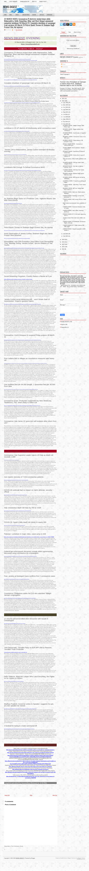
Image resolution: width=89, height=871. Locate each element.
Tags (69, 32)
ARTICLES (42, 15)
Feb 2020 (65, 233)
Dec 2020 (65, 102)
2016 (63, 246)
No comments (19, 30)
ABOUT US (34, 1)
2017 (63, 244)
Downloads (49, 15)
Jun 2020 (65, 116)
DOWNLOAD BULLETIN (24, 1)
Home (5, 15)
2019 (63, 239)
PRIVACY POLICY (42, 1)
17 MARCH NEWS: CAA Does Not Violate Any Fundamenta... (73, 170)
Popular (63, 32)
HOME (5, 1)
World (17, 15)
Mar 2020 (65, 124)
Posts (63, 64)
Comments (65, 66)
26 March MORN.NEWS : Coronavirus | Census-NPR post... (73, 144)
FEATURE (34, 15)
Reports (75, 57)
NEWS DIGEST (10, 7)
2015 (63, 249)
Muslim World (26, 15)
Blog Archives (77, 32)
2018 (63, 242)
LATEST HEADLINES (13, 1)
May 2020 (65, 119)
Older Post (54, 795)
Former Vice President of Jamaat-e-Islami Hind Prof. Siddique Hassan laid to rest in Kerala (73, 83)
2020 (63, 101)
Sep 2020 (65, 109)
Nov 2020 (65, 105)
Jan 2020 (65, 236)
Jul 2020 (65, 114)
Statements (80, 57)
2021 (63, 98)
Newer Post (7, 795)
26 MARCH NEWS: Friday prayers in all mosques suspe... (73, 141)
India (10, 15)
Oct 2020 (65, 107)
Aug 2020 (65, 112)
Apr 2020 (65, 121)
